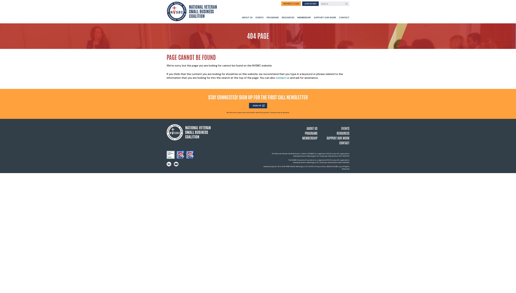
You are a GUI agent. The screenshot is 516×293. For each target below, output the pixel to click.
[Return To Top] (509, 288)
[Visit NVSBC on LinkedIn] (169, 164)
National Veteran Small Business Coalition (203, 11)
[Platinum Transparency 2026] (171, 158)
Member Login (291, 3)
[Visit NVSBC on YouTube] (176, 164)
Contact (344, 17)
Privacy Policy (320, 166)
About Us (247, 17)
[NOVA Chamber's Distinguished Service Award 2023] (190, 158)
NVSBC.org (337, 166)
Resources (288, 17)
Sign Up (257, 105)
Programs (273, 17)
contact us (282, 77)
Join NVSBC (310, 3)
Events (260, 17)
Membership (304, 17)
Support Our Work (325, 17)
